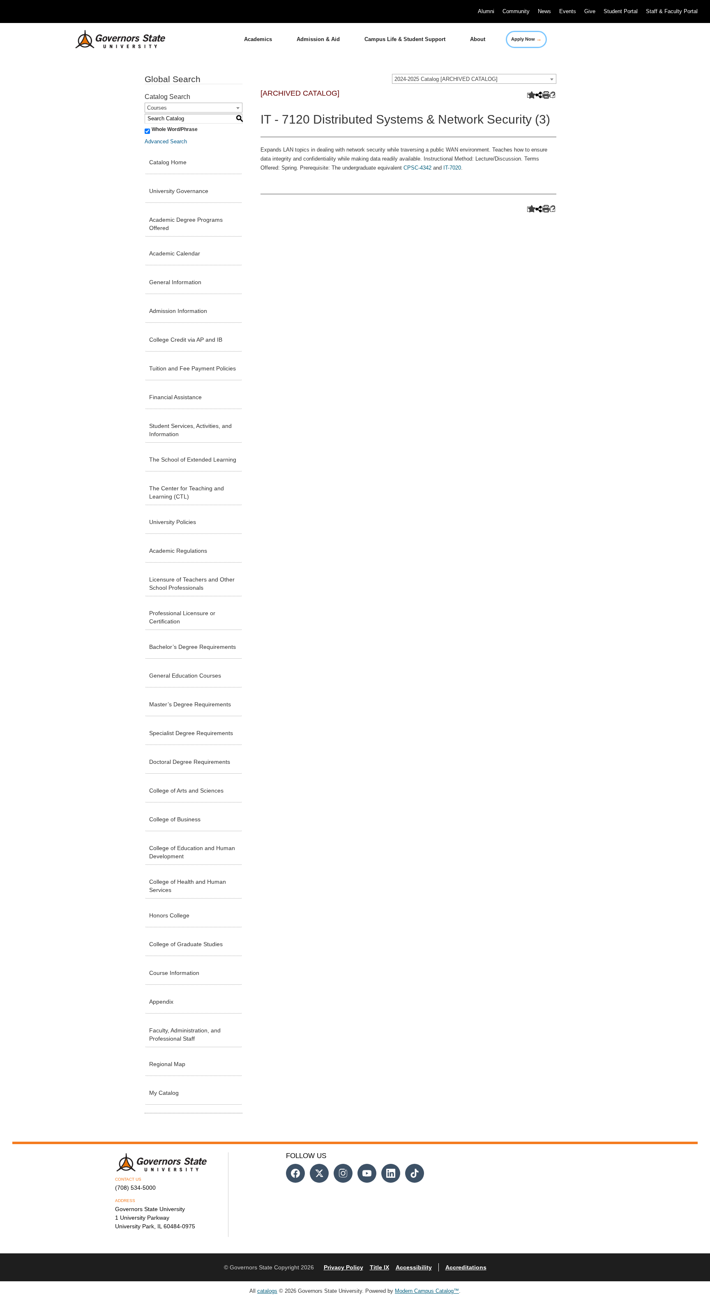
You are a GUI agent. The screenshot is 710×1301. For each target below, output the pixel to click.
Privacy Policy (343, 1267)
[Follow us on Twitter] (319, 1173)
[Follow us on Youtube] (366, 1173)
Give (589, 11)
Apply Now (526, 39)
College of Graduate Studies (186, 944)
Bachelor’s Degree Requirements (192, 647)
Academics (258, 39)
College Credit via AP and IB (185, 339)
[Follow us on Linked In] (390, 1173)
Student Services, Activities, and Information (190, 430)
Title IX (379, 1267)
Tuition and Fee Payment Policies (192, 368)
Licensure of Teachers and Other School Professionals (192, 583)
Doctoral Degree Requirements (189, 762)
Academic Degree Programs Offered (186, 223)
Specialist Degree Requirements (191, 733)
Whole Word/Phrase (175, 129)
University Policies (172, 522)
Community (516, 11)
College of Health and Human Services (187, 885)
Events (567, 11)
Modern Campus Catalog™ (427, 1291)
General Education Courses (185, 675)
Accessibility (414, 1267)
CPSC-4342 (417, 168)
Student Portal (621, 11)
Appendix (161, 1001)
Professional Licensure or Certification (182, 617)
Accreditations (465, 1267)
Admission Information (178, 311)
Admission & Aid (318, 39)
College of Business (175, 819)
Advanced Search (166, 141)
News (544, 11)
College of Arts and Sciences (186, 790)
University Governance (178, 191)
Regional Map (167, 1064)
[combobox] (474, 79)
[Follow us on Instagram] (343, 1173)
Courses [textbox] (157, 108)
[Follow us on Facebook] (295, 1173)
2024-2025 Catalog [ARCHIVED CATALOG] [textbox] (446, 79)
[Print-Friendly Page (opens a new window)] (545, 95)
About (477, 39)
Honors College (169, 915)
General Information (175, 282)
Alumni (486, 11)
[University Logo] (113, 39)
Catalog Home (168, 162)
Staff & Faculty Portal (672, 11)
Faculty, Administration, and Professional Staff (185, 1034)
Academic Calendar (174, 253)
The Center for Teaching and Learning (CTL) (186, 492)
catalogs (267, 1291)
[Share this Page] (538, 96)
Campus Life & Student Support (404, 39)
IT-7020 (452, 168)
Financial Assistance (175, 397)
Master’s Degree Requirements (190, 704)
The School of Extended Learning (192, 459)
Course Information (174, 973)
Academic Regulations (178, 550)
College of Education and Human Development (192, 852)
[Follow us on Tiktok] (414, 1173)
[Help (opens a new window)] (553, 95)
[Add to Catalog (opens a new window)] (529, 95)
